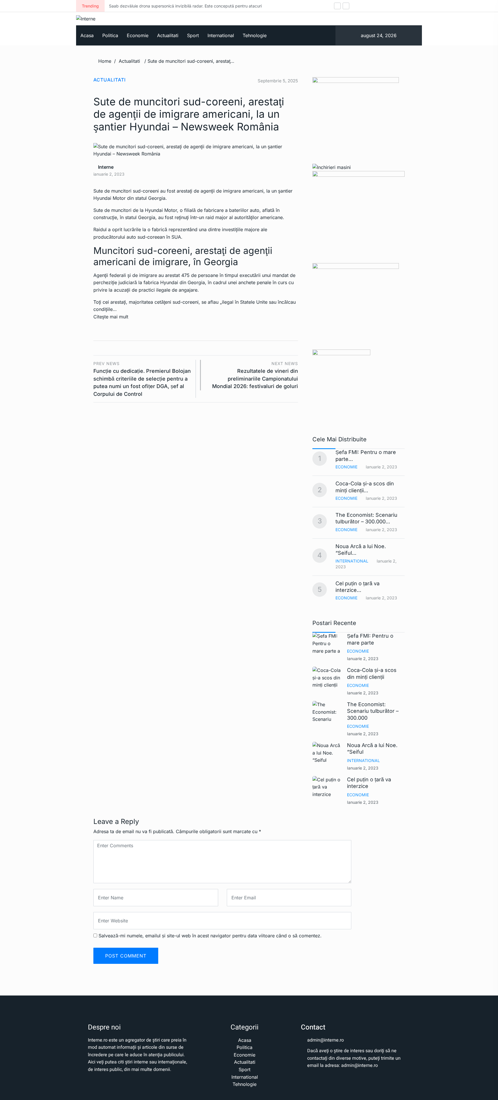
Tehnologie (255, 35)
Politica (110, 35)
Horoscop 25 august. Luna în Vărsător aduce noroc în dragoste (282, 5)
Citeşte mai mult (110, 317)
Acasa (87, 35)
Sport (193, 35)
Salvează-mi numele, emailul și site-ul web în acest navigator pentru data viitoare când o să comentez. (210, 935)
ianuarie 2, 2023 (362, 658)
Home (104, 61)
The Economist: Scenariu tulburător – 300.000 (373, 711)
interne (105, 167)
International (220, 35)
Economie (137, 35)
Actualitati (167, 35)
